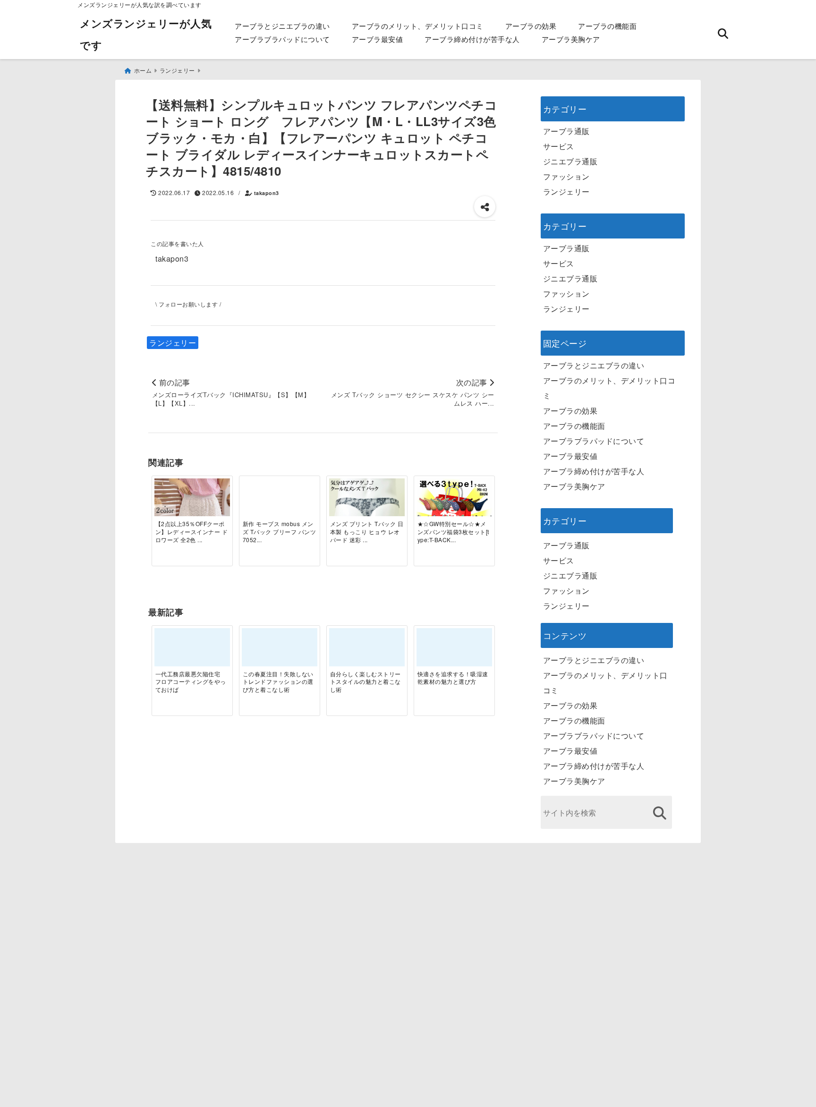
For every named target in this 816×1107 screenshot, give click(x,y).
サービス (558, 146)
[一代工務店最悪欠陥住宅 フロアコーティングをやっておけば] (192, 650)
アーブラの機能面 (607, 26)
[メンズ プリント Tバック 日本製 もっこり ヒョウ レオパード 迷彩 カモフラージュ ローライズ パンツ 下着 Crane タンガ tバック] (367, 516)
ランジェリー (172, 342)
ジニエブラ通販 (570, 161)
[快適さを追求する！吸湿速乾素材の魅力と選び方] (454, 650)
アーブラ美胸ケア (571, 39)
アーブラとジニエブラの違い (282, 26)
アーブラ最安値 (377, 39)
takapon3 (266, 192)
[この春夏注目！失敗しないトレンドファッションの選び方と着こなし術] (279, 650)
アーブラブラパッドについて (282, 39)
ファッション (566, 176)
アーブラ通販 (566, 131)
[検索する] (660, 813)
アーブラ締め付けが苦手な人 (472, 39)
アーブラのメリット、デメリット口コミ (418, 26)
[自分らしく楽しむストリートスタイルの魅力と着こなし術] (367, 650)
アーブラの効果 (531, 26)
